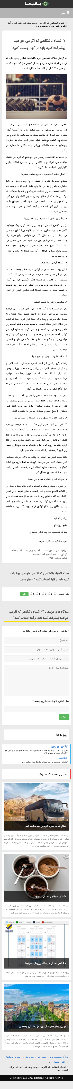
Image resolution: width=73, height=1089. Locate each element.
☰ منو (65, 13)
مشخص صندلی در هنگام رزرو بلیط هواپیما (45, 963)
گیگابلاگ (63, 758)
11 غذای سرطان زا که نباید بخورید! (50, 896)
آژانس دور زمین (59, 746)
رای (24, 594)
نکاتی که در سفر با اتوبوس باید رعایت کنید (45, 826)
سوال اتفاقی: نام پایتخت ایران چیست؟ (50, 701)
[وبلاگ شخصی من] (36, 4)
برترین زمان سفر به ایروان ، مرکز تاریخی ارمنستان (42, 1026)
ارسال (64, 717)
